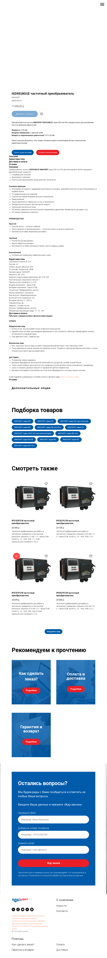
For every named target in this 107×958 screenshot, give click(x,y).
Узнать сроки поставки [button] (23, 152)
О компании (64, 899)
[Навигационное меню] (102, 4)
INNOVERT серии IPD (45, 421)
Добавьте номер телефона (33, 828)
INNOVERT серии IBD (22, 427)
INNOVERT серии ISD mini (68, 433)
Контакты (62, 910)
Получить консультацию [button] (47, 152)
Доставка (62, 949)
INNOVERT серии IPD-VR (23, 440)
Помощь (18, 938)
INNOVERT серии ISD (71, 440)
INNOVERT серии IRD (48, 440)
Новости (61, 905)
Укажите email (26, 843)
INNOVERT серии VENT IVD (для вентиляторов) (32, 433)
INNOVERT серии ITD (76, 427)
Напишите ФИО (27, 812)
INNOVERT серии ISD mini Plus (49, 427)
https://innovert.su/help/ (70, 377)
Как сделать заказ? (23, 944)
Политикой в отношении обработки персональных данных (56, 875)
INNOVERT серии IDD (22, 421)
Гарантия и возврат (23, 949)
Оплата (60, 944)
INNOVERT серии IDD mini (24, 446)
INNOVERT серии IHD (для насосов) (74, 421)
